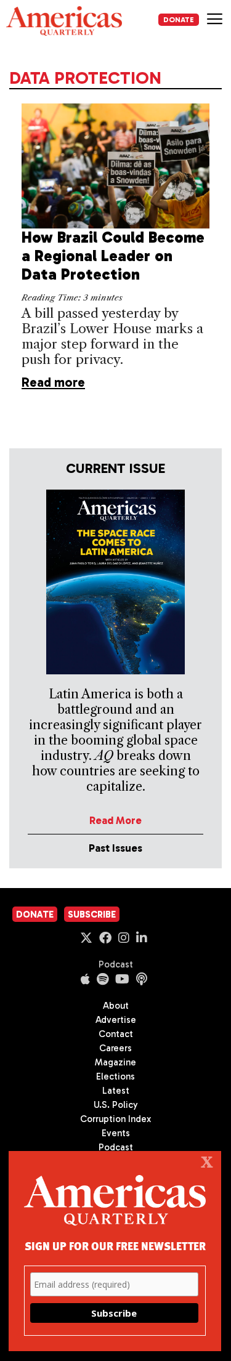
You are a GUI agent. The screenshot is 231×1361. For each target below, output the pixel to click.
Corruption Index (115, 1119)
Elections (115, 1076)
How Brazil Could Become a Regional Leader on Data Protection (113, 256)
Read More (115, 820)
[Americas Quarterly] (64, 21)
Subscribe (92, 914)
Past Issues (115, 848)
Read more (53, 382)
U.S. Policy (116, 1104)
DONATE (178, 19)
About (116, 1005)
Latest (115, 1090)
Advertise (115, 1019)
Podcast (116, 964)
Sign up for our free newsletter (115, 1245)
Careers (115, 1048)
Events (116, 1133)
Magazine (115, 1062)
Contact (116, 1034)
